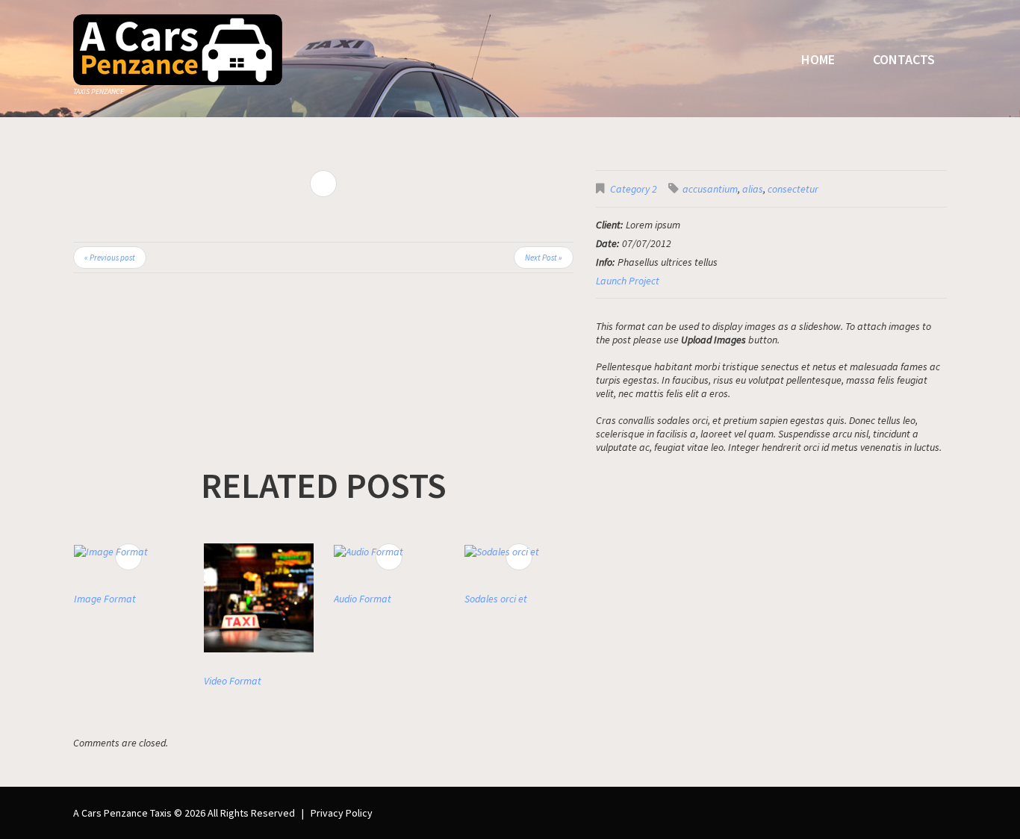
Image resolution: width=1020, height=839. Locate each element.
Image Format (105, 598)
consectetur (793, 189)
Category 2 (633, 189)
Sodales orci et (495, 598)
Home (818, 59)
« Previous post (109, 257)
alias (752, 189)
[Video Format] (258, 597)
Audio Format (362, 598)
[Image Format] (128, 550)
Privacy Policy (342, 813)
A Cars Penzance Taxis (122, 813)
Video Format (232, 680)
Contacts (904, 59)
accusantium (710, 189)
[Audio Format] (388, 550)
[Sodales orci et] (518, 550)
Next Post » (543, 257)
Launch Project (627, 280)
